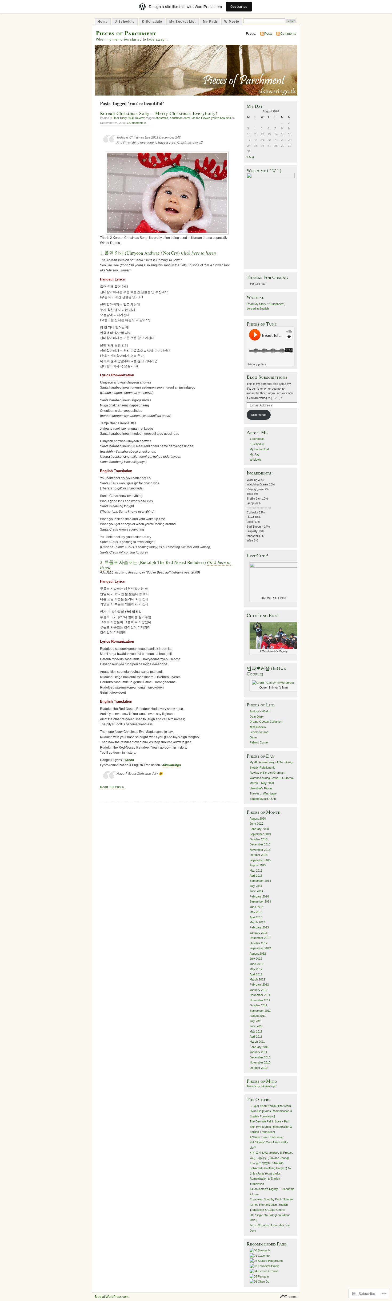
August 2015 (258, 865)
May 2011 (256, 1031)
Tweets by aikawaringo (261, 1086)
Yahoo (129, 760)
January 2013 (258, 932)
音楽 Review (136, 118)
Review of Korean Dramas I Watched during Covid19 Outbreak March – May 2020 (272, 778)
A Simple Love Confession (266, 1137)
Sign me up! (258, 414)
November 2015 (260, 849)
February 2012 (259, 984)
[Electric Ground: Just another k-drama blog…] (264, 1271)
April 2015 (256, 875)
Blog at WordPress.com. (112, 1297)
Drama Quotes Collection (266, 721)
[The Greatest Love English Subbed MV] (259, 1281)
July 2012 (256, 958)
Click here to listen (198, 253)
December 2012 (260, 937)
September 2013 (260, 901)
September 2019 (260, 834)
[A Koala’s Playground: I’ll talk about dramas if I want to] (266, 1260)
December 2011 (260, 994)
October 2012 (258, 943)
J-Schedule (125, 21)
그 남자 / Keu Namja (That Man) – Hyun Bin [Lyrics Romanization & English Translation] (271, 1111)
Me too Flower (200, 118)
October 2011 (258, 1005)
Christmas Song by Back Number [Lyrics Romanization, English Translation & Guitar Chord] (271, 1204)
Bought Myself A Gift (263, 798)
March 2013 (257, 922)
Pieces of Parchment (126, 33)
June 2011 (256, 1026)
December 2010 (260, 1057)
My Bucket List (182, 21)
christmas (161, 118)
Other (253, 737)
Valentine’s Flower (261, 788)
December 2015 (260, 844)
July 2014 (256, 886)
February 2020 (259, 829)
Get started (238, 7)
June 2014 (256, 891)
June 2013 (256, 906)
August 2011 (258, 1015)
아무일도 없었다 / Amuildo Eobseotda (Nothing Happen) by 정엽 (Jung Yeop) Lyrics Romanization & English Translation (270, 1173)
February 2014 (259, 896)
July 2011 (256, 1021)
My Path (210, 21)
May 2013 (256, 912)
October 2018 (258, 839)
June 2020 (256, 823)
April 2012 (256, 974)
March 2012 (257, 979)
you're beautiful (221, 118)
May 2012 (256, 969)
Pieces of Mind (262, 1081)
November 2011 (260, 1000)
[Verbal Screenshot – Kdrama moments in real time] (260, 1255)
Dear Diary (120, 118)
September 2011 (260, 1010)
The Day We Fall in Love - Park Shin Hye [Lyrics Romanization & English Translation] (271, 1126)
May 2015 (256, 870)
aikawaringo (171, 765)
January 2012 (258, 989)
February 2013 (259, 927)
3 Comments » (136, 122)
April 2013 (256, 917)
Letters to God (259, 732)
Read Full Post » (112, 787)
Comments (288, 33)
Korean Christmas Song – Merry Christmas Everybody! (159, 113)
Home (103, 21)
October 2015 (258, 854)
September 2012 (260, 948)
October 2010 (258, 1067)
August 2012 (258, 953)
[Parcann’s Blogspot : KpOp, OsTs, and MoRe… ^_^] (259, 1276)
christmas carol (180, 118)
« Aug (250, 157)
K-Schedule (152, 21)
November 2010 (260, 1062)
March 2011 (257, 1041)
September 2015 (260, 860)
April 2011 (256, 1036)
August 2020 (258, 818)
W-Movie (231, 21)
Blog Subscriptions (267, 377)
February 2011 (259, 1047)
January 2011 (258, 1052)
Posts (268, 33)
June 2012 (256, 964)
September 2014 (260, 880)
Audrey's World (259, 711)
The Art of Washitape (263, 793)
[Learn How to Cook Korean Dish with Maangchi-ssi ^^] (260, 1250)
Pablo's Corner (259, 742)
